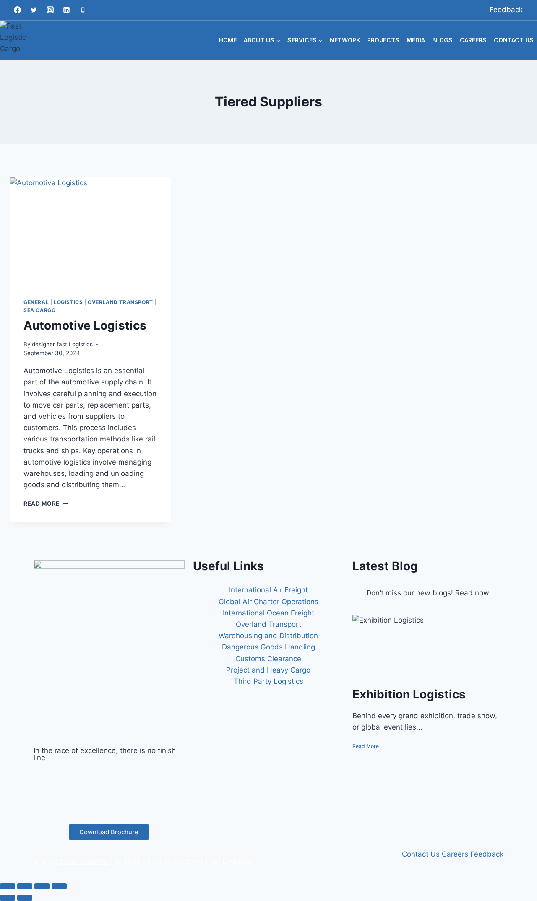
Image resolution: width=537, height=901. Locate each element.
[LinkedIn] (109, 798)
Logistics (68, 302)
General (36, 302)
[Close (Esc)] (59, 886)
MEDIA (416, 40)
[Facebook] (17, 10)
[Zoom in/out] (7, 886)
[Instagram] (50, 10)
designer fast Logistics (62, 344)
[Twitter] (33, 10)
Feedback (506, 9)
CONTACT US (514, 40)
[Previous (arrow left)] (7, 898)
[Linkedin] (66, 10)
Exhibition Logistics (409, 694)
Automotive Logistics (84, 325)
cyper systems (83, 861)
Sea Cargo (39, 310)
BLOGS (442, 40)
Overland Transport (120, 302)
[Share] (42, 886)
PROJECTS (383, 40)
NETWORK (345, 40)
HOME (228, 40)
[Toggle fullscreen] (24, 886)
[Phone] (83, 10)
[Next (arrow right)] (24, 898)
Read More (45, 503)
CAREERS (473, 40)
